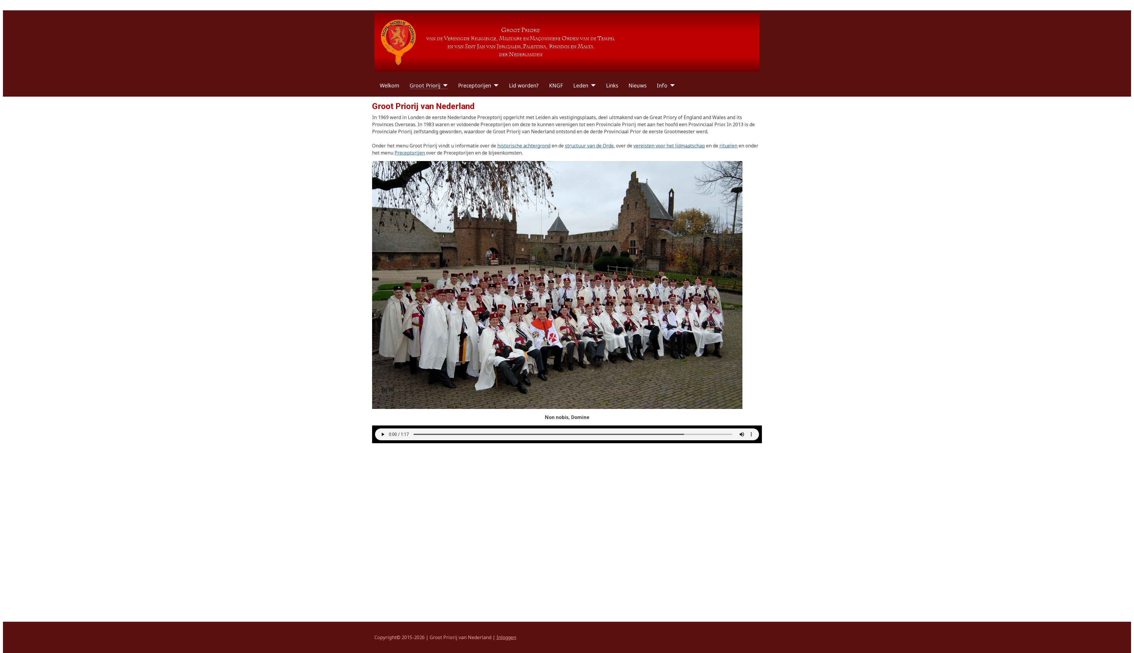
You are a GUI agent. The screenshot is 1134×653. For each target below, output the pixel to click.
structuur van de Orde (589, 145)
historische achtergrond (523, 145)
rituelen (728, 145)
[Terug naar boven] (1123, 642)
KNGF (556, 85)
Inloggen (506, 637)
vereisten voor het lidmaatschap (669, 145)
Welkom (389, 85)
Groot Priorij (425, 85)
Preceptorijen (474, 85)
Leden (580, 85)
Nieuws (637, 85)
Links (612, 85)
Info (662, 85)
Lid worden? (524, 85)
